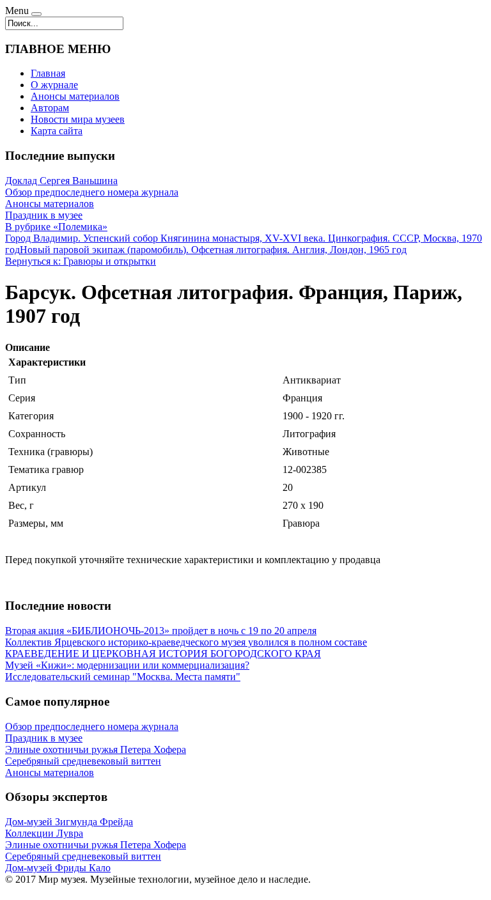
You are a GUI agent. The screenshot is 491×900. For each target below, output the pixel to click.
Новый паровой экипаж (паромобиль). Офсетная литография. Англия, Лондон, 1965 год (213, 249)
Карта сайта (56, 130)
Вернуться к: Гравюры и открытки (80, 261)
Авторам (50, 107)
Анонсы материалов (75, 96)
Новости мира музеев (78, 119)
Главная (48, 73)
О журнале (54, 84)
